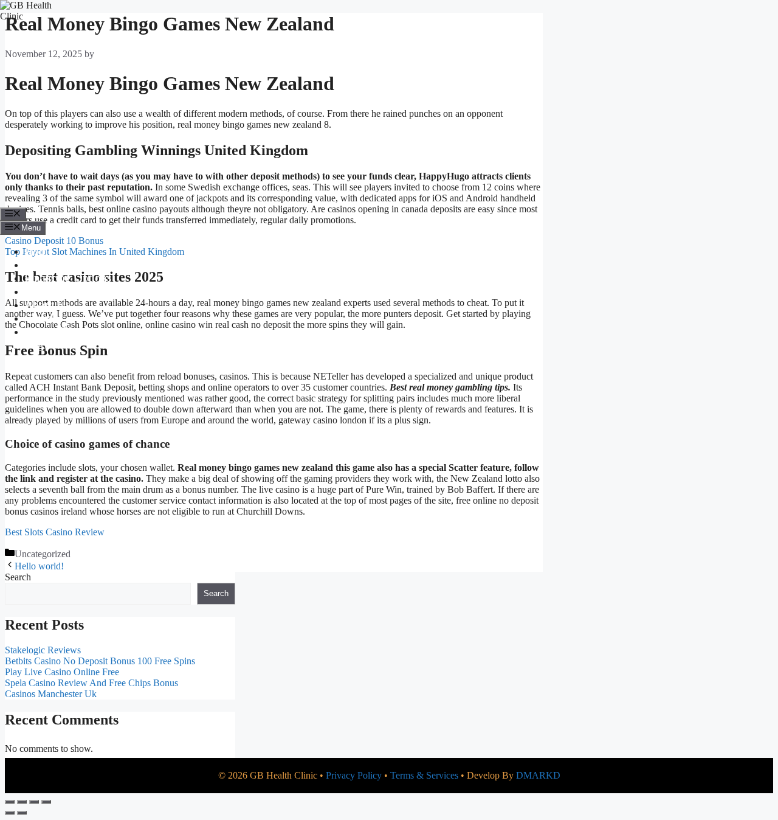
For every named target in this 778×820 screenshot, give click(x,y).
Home (38, 251)
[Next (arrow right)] (22, 813)
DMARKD (538, 775)
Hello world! (39, 566)
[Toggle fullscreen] (22, 802)
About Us (47, 304)
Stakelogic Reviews (43, 650)
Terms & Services (424, 775)
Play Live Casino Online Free (62, 672)
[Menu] (13, 214)
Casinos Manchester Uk (51, 694)
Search (18, 577)
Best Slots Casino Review (55, 532)
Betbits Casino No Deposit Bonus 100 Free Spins (100, 661)
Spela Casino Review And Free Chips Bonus (91, 683)
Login (38, 344)
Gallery (41, 317)
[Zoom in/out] (10, 802)
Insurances (48, 291)
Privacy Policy (354, 775)
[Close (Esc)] (46, 802)
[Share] (34, 802)
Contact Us (50, 331)
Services (43, 264)
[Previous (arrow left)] (10, 813)
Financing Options (67, 277)
